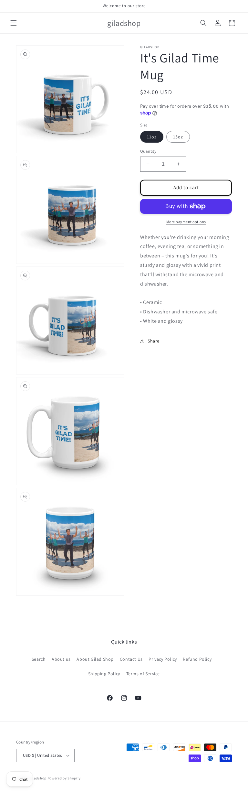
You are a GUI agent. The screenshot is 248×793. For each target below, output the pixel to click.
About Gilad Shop (95, 659)
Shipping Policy (104, 674)
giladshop (37, 778)
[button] (13, 23)
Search (39, 659)
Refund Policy (197, 659)
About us (61, 659)
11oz (152, 137)
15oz (178, 137)
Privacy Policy (163, 659)
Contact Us (131, 659)
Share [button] (154, 341)
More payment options (186, 221)
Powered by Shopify (64, 778)
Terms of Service (143, 674)
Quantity (148, 151)
